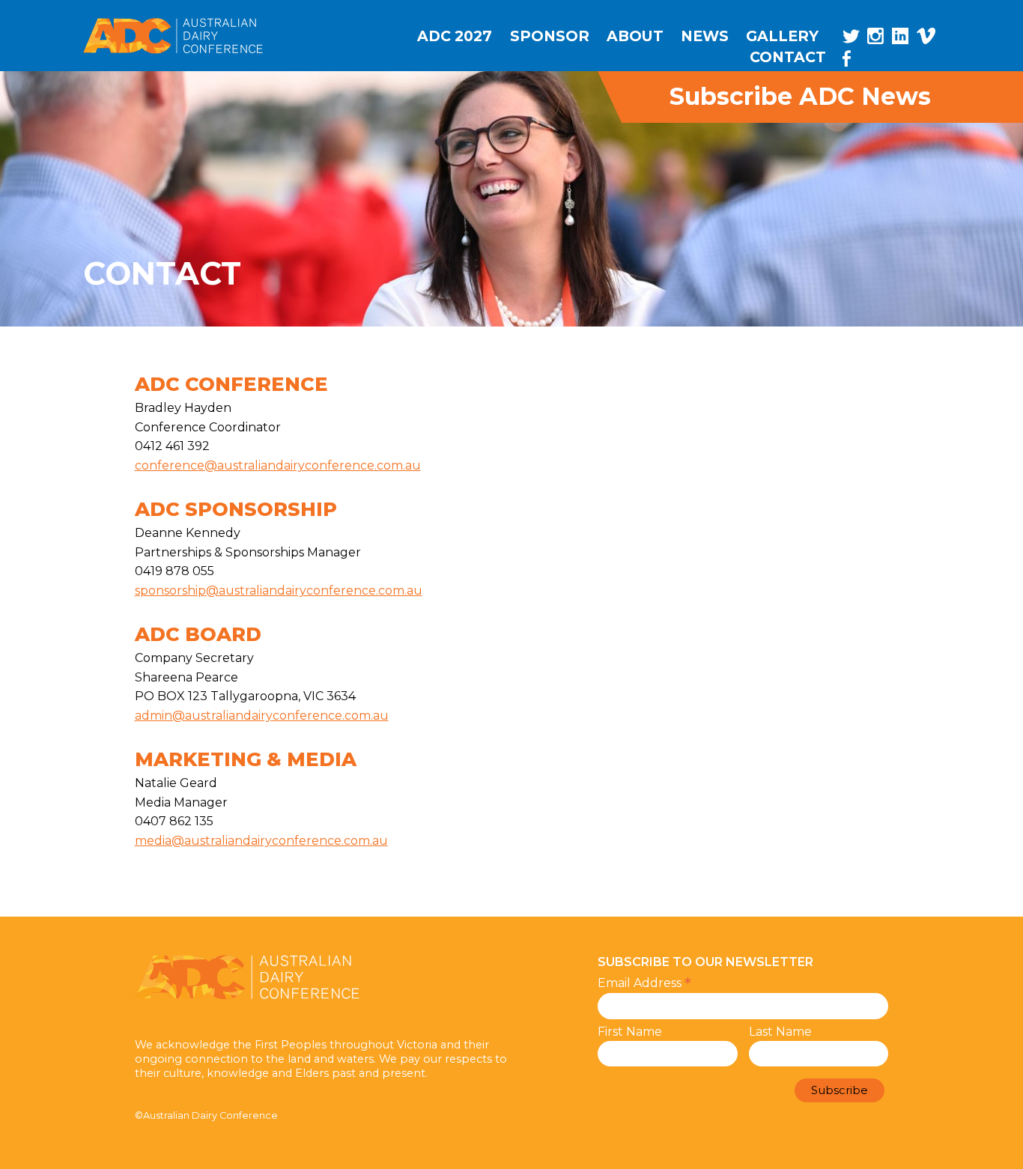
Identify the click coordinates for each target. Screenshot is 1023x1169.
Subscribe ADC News (800, 97)
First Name (630, 1032)
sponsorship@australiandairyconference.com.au (278, 590)
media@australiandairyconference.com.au (261, 841)
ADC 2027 (454, 36)
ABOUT (635, 36)
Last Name (780, 1032)
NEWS (705, 36)
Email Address (644, 983)
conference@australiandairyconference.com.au (278, 465)
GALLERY (782, 36)
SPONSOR (549, 36)
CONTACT (788, 57)
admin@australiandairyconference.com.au (262, 715)
